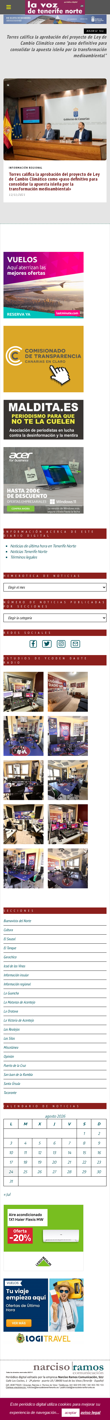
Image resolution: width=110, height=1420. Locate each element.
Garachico (9, 957)
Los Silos (9, 1038)
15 (84, 1152)
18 (25, 1162)
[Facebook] (33, 644)
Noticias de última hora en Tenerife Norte (43, 546)
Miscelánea (10, 1047)
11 (25, 1152)
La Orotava (10, 1011)
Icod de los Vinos (14, 966)
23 (99, 1162)
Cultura (8, 929)
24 (11, 1171)
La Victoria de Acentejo (18, 1020)
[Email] (75, 644)
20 (54, 1162)
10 (11, 1152)
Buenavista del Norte (17, 920)
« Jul (6, 1194)
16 (99, 1152)
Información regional (25, 167)
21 (69, 1162)
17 (11, 1162)
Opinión (8, 1056)
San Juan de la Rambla (18, 1074)
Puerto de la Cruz (14, 1065)
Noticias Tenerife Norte (28, 551)
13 (54, 1152)
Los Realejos (11, 1029)
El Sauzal (9, 938)
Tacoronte (9, 1092)
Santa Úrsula (11, 1083)
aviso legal (90, 1412)
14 (69, 1152)
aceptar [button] (70, 1413)
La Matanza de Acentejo (19, 1002)
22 (84, 1162)
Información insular (16, 975)
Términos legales (23, 557)
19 (39, 1162)
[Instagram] (61, 644)
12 (39, 1152)
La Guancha (11, 993)
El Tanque (9, 948)
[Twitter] (47, 644)
